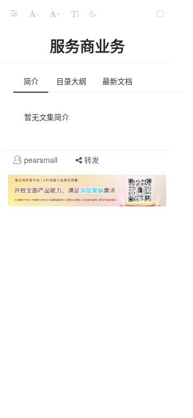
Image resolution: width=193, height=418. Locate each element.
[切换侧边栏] (14, 13)
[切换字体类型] (75, 13)
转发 (90, 159)
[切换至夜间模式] (92, 13)
